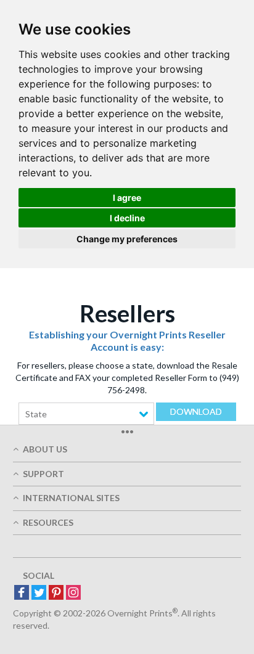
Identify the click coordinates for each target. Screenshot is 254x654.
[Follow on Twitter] (38, 593)
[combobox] (86, 414)
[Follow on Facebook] (21, 593)
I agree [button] (127, 197)
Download (196, 411)
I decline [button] (127, 218)
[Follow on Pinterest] (56, 593)
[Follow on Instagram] (73, 593)
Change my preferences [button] (127, 239)
